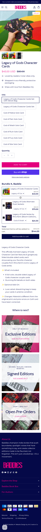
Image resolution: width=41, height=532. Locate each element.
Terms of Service (7, 518)
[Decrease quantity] (4, 155)
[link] (6, 191)
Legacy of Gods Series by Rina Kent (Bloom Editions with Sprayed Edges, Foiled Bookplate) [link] (24, 215)
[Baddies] (20, 7)
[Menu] (2, 7)
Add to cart (20, 165)
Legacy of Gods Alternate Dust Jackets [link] (24, 203)
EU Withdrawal (21, 518)
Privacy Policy (24, 515)
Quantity (6, 151)
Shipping (13, 515)
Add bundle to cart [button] (20, 236)
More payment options (20, 177)
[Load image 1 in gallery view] (20, 31)
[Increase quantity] (12, 155)
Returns (4, 515)
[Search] (7, 7)
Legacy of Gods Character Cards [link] (24, 189)
